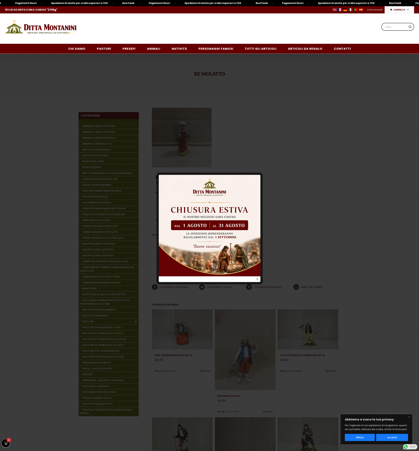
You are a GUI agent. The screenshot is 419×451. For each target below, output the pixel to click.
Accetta (392, 437)
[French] (340, 9)
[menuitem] (374, 9)
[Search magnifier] (410, 27)
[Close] (409, 417)
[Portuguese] (355, 9)
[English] (335, 9)
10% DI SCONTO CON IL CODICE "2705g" (31, 10)
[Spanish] (361, 9)
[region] (376, 429)
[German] (345, 9)
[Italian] (350, 9)
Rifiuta (360, 437)
